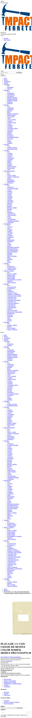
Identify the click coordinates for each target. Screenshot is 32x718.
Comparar (3, 671)
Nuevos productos (8, 703)
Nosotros (6, 685)
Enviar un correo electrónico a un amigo (10, 673)
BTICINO (9, 661)
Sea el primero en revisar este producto (11, 657)
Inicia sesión (7, 40)
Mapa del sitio (7, 679)
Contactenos (7, 686)
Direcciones (7, 695)
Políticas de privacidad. (10, 682)
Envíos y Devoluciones (10, 680)
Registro (6, 38)
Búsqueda (19, 72)
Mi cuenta (6, 692)
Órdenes (6, 693)
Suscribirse (19, 708)
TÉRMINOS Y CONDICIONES (12, 683)
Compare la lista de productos (11, 702)
